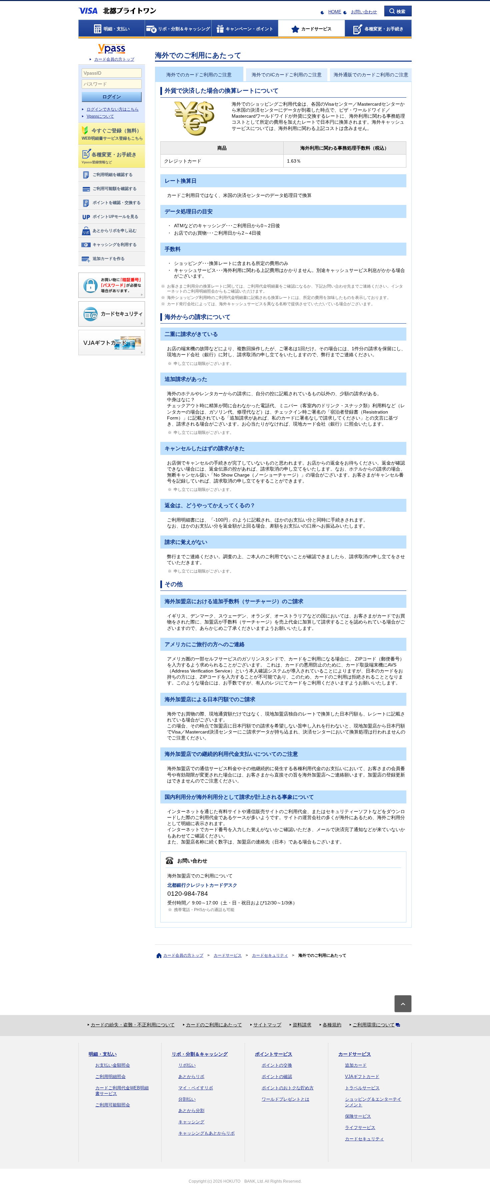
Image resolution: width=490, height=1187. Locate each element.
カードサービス (228, 955)
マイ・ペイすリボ (195, 1087)
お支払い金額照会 (112, 1065)
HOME (334, 11)
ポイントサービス (273, 1054)
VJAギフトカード (362, 1076)
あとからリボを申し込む (115, 230)
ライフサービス (360, 1127)
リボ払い (187, 1065)
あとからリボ (191, 1076)
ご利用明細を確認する (113, 174)
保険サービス (358, 1116)
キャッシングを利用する (115, 244)
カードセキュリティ (270, 955)
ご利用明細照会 (110, 1076)
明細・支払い (103, 1054)
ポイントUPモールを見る (115, 216)
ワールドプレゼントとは (285, 1099)
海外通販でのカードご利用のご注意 (371, 74)
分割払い (187, 1099)
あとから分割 (191, 1110)
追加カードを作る (109, 258)
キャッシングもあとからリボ (206, 1133)
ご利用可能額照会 (112, 1104)
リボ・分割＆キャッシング (200, 1054)
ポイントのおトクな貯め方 (288, 1087)
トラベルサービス (362, 1087)
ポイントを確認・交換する (117, 202)
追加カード (356, 1065)
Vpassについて (100, 116)
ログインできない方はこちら (113, 109)
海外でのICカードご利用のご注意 (287, 74)
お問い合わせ (364, 11)
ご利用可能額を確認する (115, 188)
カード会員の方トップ (114, 59)
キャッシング (191, 1121)
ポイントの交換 (277, 1065)
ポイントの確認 (277, 1076)
